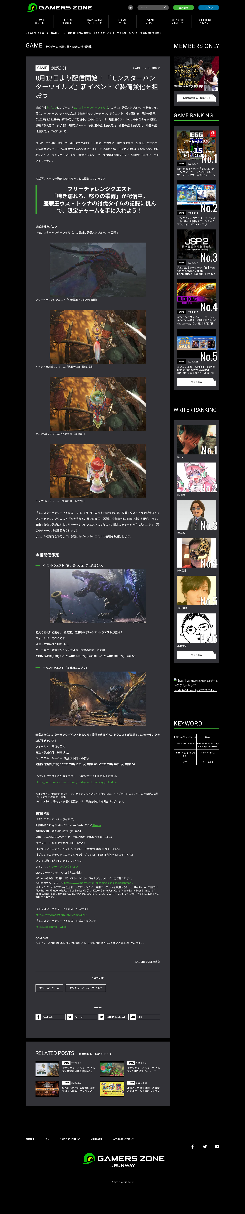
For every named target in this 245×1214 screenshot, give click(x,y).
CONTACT (97, 1138)
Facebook (48, 1016)
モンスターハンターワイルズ (90, 107)
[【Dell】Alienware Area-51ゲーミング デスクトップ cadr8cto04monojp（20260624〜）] (196, 695)
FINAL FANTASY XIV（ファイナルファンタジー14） (208, 745)
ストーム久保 (207, 762)
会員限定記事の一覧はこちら (197, 98)
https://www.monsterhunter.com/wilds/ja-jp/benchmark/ (98, 883)
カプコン (51, 107)
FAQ (47, 1138)
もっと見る (196, 381)
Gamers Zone (35, 33)
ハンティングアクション (63, 866)
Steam (96, 825)
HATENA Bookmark (115, 1016)
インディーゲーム (208, 752)
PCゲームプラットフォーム (185, 737)
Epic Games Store (185, 743)
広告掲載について (124, 1138)
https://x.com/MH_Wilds (51, 926)
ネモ (185, 762)
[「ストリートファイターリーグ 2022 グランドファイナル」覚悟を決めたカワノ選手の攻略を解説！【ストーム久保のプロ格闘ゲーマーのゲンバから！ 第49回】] (196, 73)
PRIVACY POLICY (70, 1138)
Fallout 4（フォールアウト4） (185, 754)
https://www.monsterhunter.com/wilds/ (61, 915)
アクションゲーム (49, 988)
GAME (55, 33)
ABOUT (30, 1138)
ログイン (208, 7)
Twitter (78, 1016)
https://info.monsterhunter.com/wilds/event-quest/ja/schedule (76, 782)
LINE (139, 1016)
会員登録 (183, 7)
